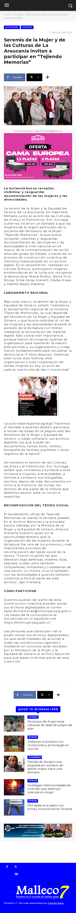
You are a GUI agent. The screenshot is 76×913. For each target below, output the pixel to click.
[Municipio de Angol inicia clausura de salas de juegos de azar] (14, 723)
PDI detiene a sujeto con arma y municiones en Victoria (49, 807)
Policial (33, 737)
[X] (15, 867)
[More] (47, 77)
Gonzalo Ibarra (56, 903)
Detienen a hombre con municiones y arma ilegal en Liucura (48, 745)
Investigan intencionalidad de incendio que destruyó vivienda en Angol (49, 788)
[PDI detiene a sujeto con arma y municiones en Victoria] (14, 807)
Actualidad (17, 14)
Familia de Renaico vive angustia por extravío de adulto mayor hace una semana (45, 767)
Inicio (7, 14)
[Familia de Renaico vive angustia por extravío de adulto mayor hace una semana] (14, 764)
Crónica (33, 717)
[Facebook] (7, 867)
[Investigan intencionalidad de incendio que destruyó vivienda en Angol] (14, 787)
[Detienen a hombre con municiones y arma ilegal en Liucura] (14, 744)
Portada (27, 27)
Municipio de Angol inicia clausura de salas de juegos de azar (49, 725)
